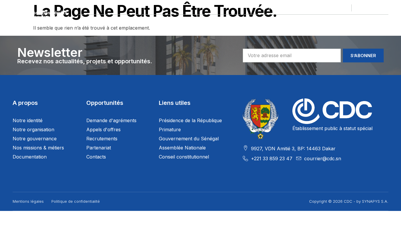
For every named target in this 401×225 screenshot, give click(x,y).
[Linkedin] (376, 7)
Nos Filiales (179, 22)
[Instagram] (384, 7)
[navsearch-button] (385, 22)
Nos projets (133, 22)
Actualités (309, 22)
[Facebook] (359, 7)
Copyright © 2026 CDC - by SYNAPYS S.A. (348, 201)
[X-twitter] (367, 7)
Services (269, 22)
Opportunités (226, 22)
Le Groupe (90, 22)
